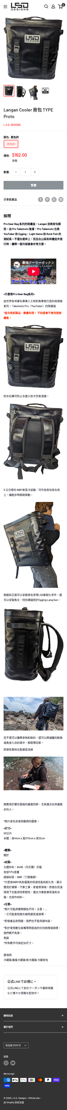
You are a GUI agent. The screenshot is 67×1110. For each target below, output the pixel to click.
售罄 (33, 185)
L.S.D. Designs (12, 124)
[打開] (46, 6)
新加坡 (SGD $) (13, 1045)
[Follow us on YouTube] (12, 1062)
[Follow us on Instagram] (6, 1062)
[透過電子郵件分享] (60, 199)
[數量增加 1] (35, 172)
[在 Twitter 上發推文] (54, 199)
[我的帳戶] (53, 6)
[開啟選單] (5, 6)
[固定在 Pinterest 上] (47, 199)
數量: (7, 172)
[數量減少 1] (16, 172)
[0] (60, 6)
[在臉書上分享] (40, 199)
